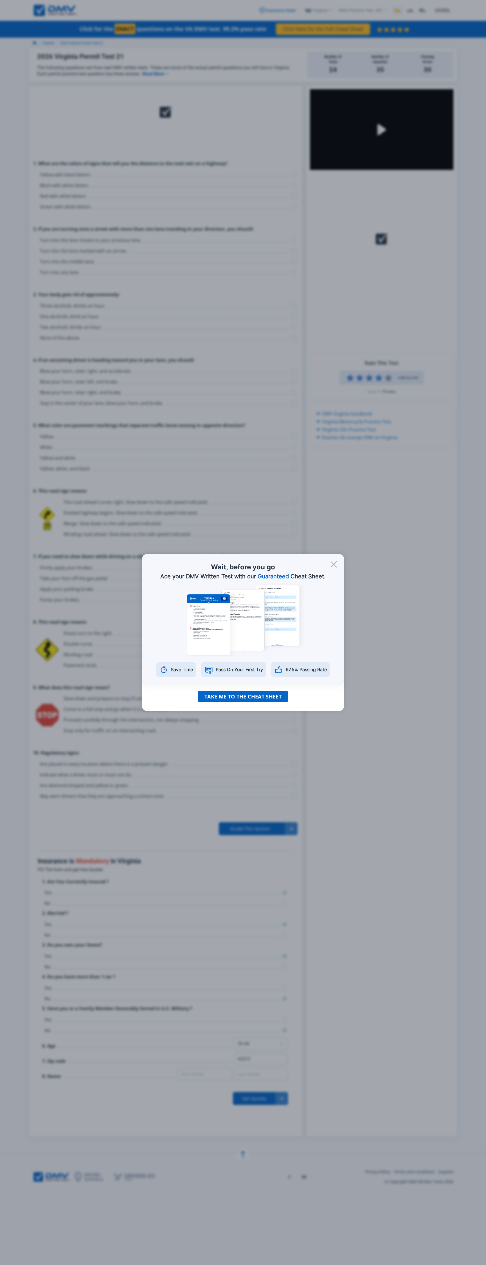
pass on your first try (239, 669)
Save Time (182, 669)
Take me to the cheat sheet (243, 696)
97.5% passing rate (306, 669)
